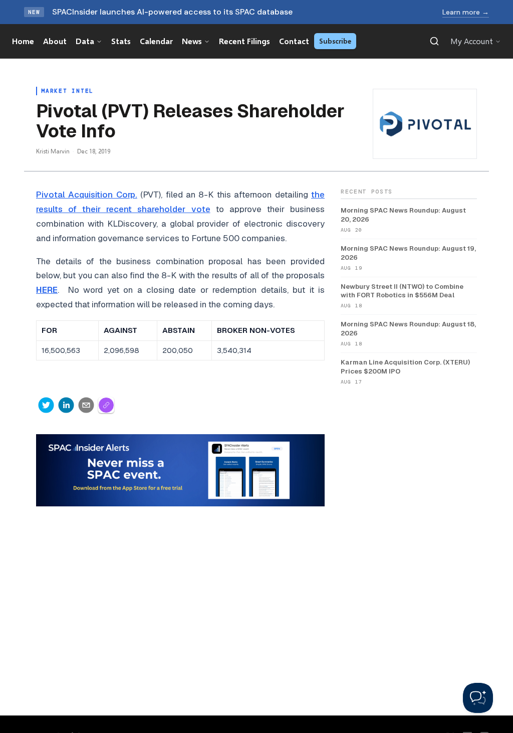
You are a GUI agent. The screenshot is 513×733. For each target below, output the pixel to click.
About (55, 41)
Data (85, 41)
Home (23, 41)
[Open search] (434, 41)
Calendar (156, 41)
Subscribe (335, 41)
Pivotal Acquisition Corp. (86, 194)
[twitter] (46, 405)
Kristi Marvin (53, 151)
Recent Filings (244, 41)
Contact (294, 41)
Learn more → (465, 12)
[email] (86, 405)
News (192, 41)
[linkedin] (66, 405)
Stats (121, 41)
